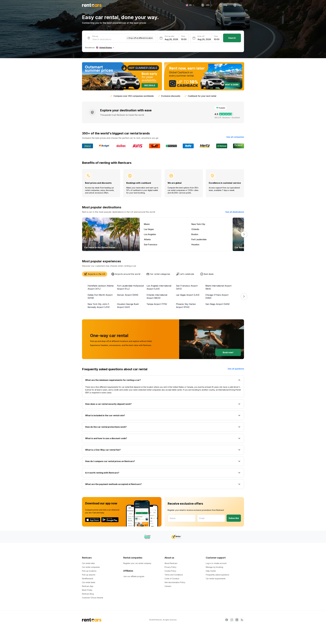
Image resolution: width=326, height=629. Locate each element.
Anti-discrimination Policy (175, 582)
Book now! (228, 352)
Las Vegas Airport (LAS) (187, 295)
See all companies (235, 137)
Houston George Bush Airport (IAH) (128, 305)
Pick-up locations (89, 571)
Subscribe (234, 518)
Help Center (211, 571)
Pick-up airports (88, 575)
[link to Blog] (242, 620)
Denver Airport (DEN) (127, 295)
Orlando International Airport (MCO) (157, 296)
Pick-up (95, 36)
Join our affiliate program (133, 576)
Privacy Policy (170, 567)
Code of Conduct (172, 578)
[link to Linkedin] (237, 620)
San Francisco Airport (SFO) (187, 287)
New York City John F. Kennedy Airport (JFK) (99, 305)
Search (232, 38)
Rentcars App (87, 586)
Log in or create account (216, 563)
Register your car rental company (137, 563)
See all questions (236, 368)
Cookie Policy (170, 571)
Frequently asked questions (217, 575)
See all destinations (234, 212)
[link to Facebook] (227, 620)
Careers (168, 586)
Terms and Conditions (174, 575)
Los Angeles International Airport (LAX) (159, 287)
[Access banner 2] (204, 76)
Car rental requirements (216, 578)
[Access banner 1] (122, 76)
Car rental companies (91, 567)
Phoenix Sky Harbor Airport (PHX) (186, 305)
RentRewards (87, 578)
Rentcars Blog (88, 594)
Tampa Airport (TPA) (157, 304)
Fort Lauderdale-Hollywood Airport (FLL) (130, 287)
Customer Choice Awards (92, 598)
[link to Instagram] (232, 620)
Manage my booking (214, 567)
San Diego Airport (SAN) (217, 304)
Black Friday (87, 590)
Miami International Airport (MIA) (218, 287)
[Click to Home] (92, 5)
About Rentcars (171, 563)
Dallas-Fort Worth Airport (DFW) (100, 296)
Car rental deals (88, 582)
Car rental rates (88, 563)
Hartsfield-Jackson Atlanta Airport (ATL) (100, 287)
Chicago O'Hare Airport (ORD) (216, 296)
